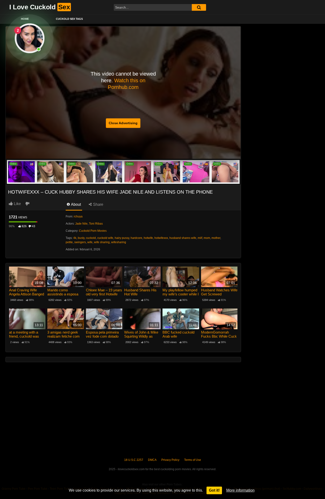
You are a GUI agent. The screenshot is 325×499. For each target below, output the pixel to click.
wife (90, 242)
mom (207, 238)
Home (25, 18)
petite (69, 242)
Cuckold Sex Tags (69, 18)
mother (216, 238)
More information (240, 490)
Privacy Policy (170, 460)
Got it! (214, 490)
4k (74, 238)
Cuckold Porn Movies (93, 230)
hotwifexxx (161, 238)
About (75, 204)
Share (97, 204)
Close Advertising (123, 123)
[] (199, 7)
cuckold (91, 238)
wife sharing (102, 242)
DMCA (152, 460)
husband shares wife (182, 238)
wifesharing (118, 242)
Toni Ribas (96, 223)
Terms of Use (192, 460)
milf (200, 238)
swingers (80, 242)
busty (81, 238)
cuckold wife (105, 238)
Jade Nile (81, 223)
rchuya (78, 216)
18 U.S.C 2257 (133, 460)
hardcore (136, 238)
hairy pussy (122, 238)
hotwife (148, 238)
